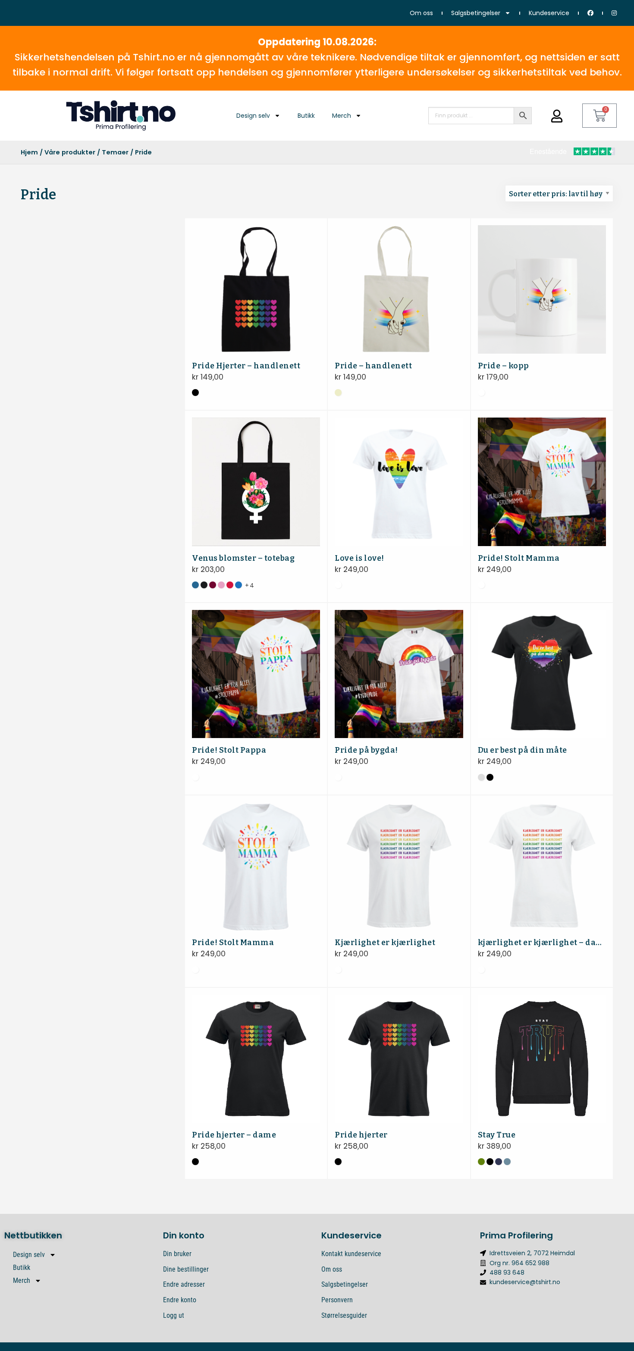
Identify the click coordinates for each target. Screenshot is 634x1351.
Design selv (253, 115)
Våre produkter (69, 152)
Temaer (115, 152)
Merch (341, 115)
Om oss (421, 13)
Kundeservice (549, 13)
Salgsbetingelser (475, 13)
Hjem (29, 152)
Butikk (306, 115)
